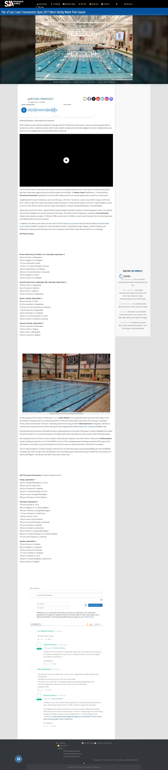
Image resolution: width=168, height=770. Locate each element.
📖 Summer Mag (69, 4)
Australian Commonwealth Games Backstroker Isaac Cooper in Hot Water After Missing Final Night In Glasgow (133, 315)
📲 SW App (40, 7)
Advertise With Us (131, 760)
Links (110, 743)
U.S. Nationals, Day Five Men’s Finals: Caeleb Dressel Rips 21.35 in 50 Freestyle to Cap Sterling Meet (133, 325)
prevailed (29, 434)
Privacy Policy (119, 760)
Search (105, 743)
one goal (41, 444)
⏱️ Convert (105, 4)
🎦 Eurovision (62, 746)
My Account (128, 4)
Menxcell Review (44, 669)
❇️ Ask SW (82, 4)
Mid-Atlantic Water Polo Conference (83, 427)
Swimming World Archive (72, 754)
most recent (26, 131)
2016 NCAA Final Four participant (67, 223)
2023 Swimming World (71, 756)
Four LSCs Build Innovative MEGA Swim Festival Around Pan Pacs (132, 282)
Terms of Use (89, 617)
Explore (60, 748)
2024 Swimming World (71, 751)
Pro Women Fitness (45, 631)
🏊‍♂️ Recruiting (42, 4)
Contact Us (98, 760)
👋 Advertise (93, 4)
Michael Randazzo (41, 98)
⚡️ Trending (55, 4)
